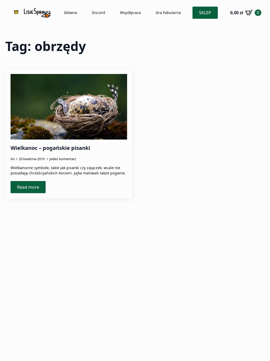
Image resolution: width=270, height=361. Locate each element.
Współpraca (130, 12)
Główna (70, 12)
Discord (98, 12)
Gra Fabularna (168, 12)
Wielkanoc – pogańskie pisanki (50, 148)
